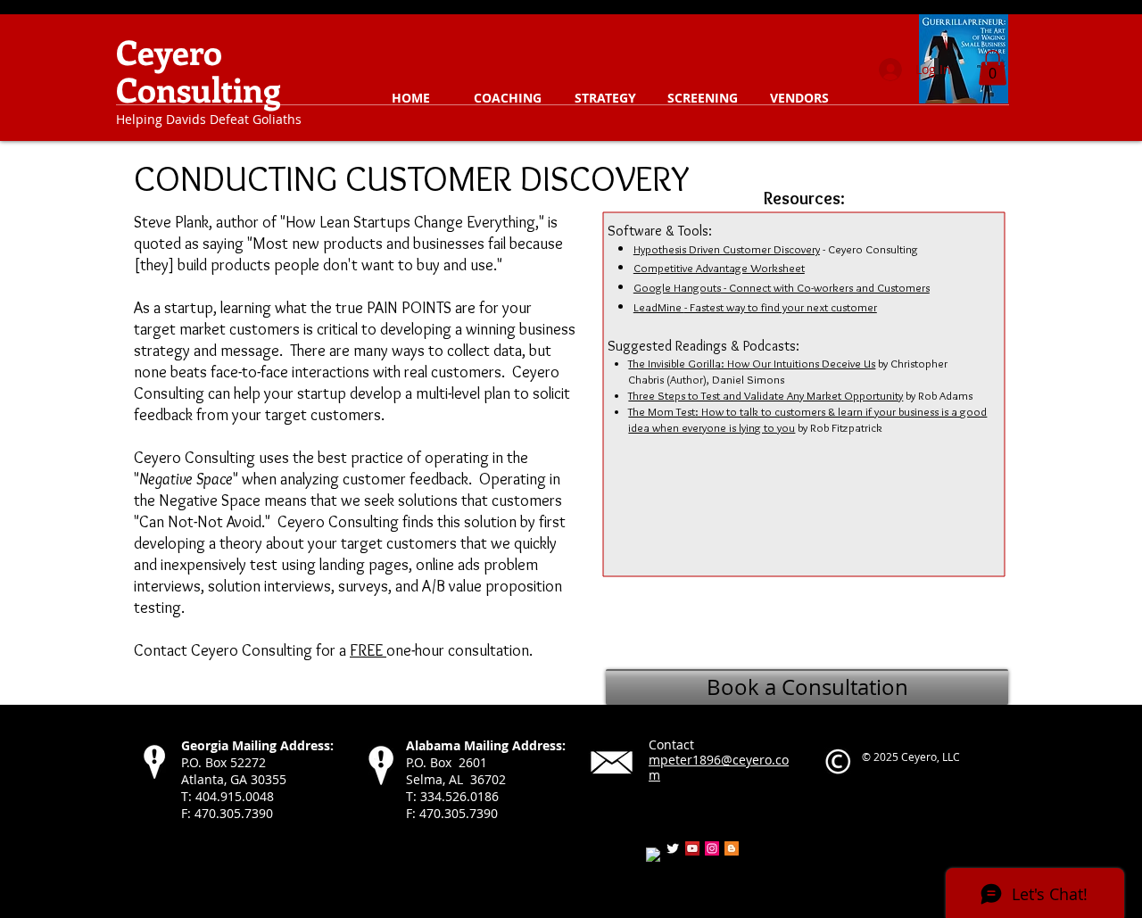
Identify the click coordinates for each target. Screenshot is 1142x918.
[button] (508, 98)
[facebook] (653, 855)
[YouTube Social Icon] (692, 848)
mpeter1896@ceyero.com (719, 767)
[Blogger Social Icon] (731, 848)
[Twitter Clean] (673, 848)
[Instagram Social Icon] (712, 848)
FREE (368, 650)
